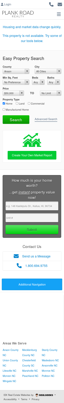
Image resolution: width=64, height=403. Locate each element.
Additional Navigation (32, 284)
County (7, 66)
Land (21, 103)
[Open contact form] (60, 4)
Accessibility (10, 399)
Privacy (35, 399)
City (37, 66)
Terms (24, 399)
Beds (35, 77)
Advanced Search (46, 119)
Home (8, 103)
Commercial (37, 103)
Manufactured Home (17, 109)
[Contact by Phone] (51, 4)
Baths (50, 77)
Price (6, 88)
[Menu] (59, 14)
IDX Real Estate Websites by (19, 395)
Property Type (11, 99)
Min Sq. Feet (10, 77)
